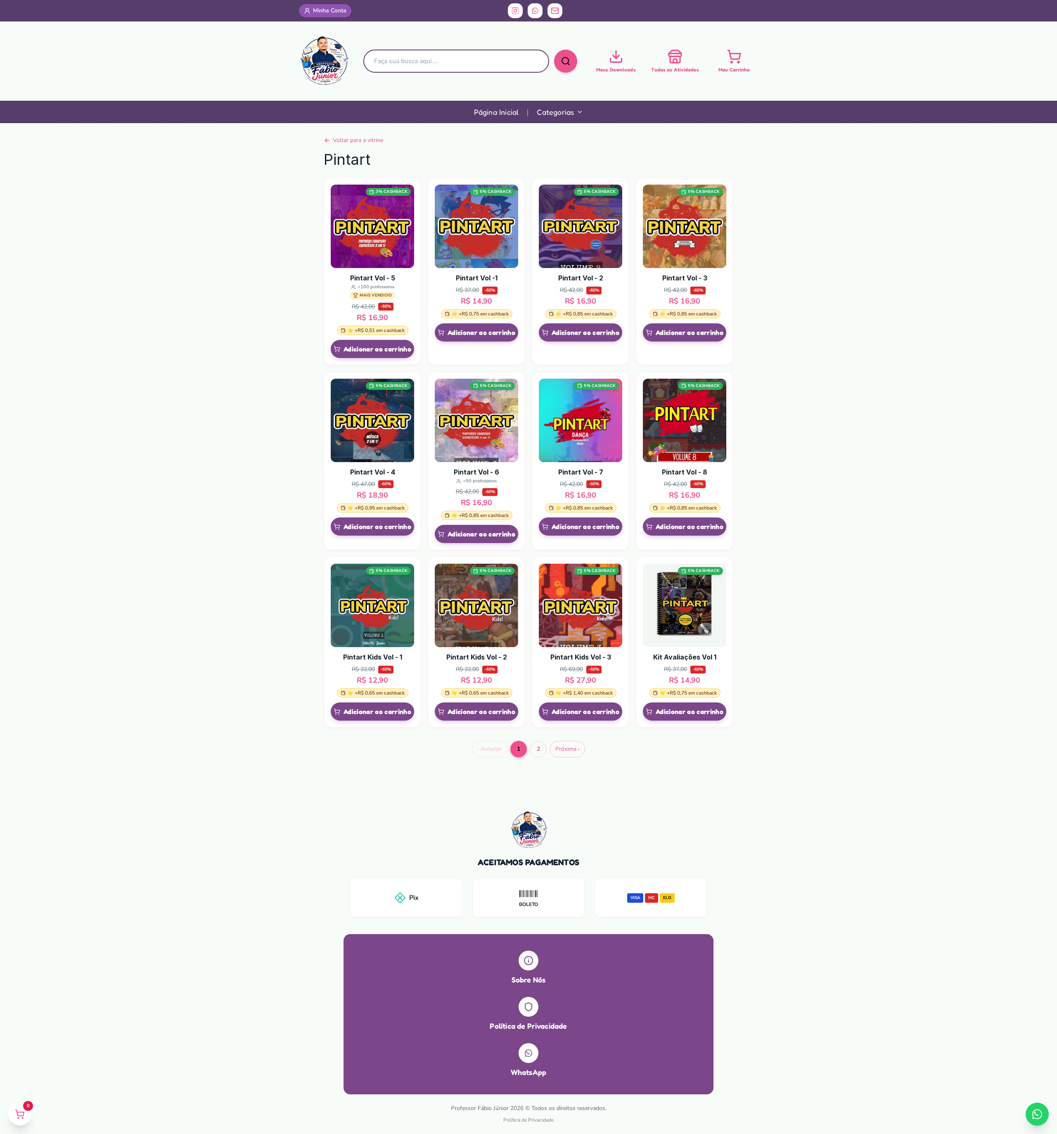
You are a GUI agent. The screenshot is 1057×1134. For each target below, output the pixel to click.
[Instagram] (515, 10)
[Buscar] (565, 61)
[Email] (554, 10)
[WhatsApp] (535, 10)
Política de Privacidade (528, 1120)
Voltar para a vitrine (358, 140)
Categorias (555, 111)
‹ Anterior (489, 749)
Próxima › (567, 749)
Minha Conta (329, 10)
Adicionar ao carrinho (377, 349)
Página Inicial (496, 111)
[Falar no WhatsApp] (1037, 1114)
